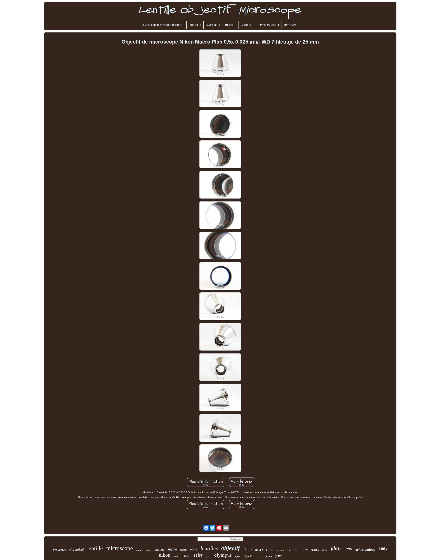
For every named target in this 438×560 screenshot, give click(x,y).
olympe (139, 550)
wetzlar (280, 550)
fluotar (269, 556)
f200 (278, 556)
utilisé (259, 549)
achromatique (365, 549)
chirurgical (76, 549)
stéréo (148, 550)
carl (289, 550)
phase (324, 550)
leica (247, 549)
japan (208, 557)
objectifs (248, 556)
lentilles (209, 548)
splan (237, 556)
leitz (193, 549)
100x (383, 548)
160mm (185, 556)
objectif (230, 548)
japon (183, 549)
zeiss (198, 555)
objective (259, 557)
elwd (176, 556)
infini (172, 549)
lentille (95, 548)
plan (336, 548)
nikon (164, 555)
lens (348, 548)
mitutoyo (301, 549)
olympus (223, 555)
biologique (59, 549)
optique (159, 549)
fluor (270, 549)
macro (315, 549)
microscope (119, 548)
